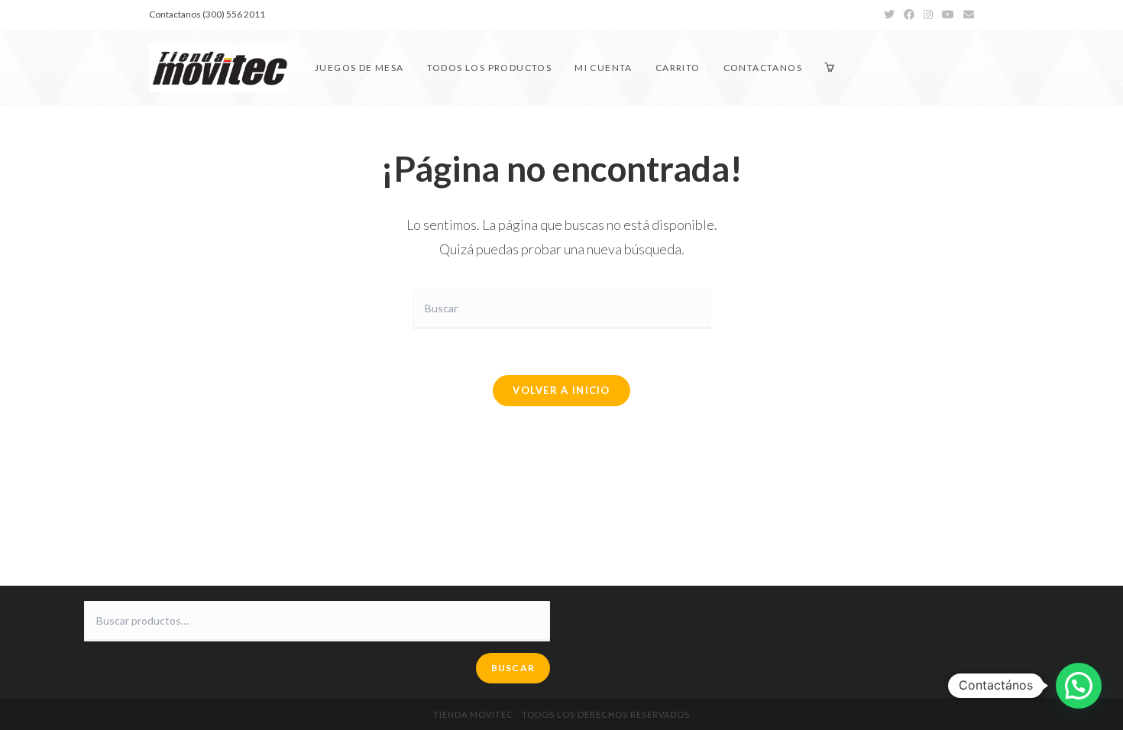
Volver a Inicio (561, 390)
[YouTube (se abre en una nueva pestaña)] (948, 14)
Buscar (513, 667)
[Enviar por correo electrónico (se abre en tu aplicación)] (966, 14)
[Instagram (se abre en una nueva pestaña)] (928, 14)
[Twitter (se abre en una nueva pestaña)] (889, 14)
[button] (1079, 686)
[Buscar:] (561, 307)
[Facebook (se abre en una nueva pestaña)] (909, 14)
